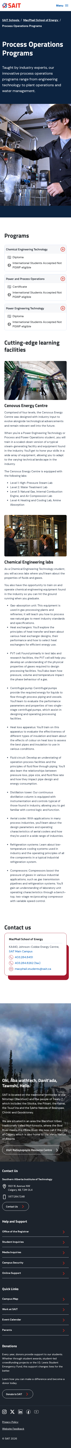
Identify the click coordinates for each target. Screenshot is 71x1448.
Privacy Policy (10, 1422)
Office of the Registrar (15, 1231)
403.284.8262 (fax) (27, 963)
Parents (7, 1330)
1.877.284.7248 (16, 1196)
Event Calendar (11, 1319)
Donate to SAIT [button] (14, 1394)
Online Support (11, 1273)
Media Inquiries (11, 1252)
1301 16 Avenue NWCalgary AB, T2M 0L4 (20, 1187)
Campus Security (12, 1262)
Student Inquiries (13, 1241)
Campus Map (10, 1298)
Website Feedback (13, 1428)
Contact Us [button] (12, 1206)
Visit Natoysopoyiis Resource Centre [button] (29, 1150)
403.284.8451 (24, 957)
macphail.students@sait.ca (33, 969)
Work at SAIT (10, 1309)
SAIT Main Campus (21, 951)
